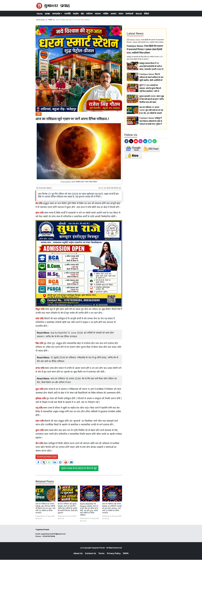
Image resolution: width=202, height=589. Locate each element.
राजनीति (67, 13)
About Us (78, 553)
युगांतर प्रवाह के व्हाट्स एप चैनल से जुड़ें (78, 468)
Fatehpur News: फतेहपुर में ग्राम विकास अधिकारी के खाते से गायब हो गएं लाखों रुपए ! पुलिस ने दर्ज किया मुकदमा (150, 121)
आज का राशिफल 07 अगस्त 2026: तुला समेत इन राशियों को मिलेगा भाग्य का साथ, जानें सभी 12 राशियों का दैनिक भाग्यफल (45, 508)
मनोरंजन (89, 13)
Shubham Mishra (45, 188)
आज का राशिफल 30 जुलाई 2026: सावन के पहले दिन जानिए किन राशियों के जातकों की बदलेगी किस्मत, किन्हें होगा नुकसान (68, 508)
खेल (82, 13)
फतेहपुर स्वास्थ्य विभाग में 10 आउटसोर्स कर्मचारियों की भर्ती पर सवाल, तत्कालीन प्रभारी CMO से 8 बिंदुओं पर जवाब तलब (151, 66)
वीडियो (146, 13)
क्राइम (47, 13)
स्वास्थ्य (98, 13)
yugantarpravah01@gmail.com (53, 534)
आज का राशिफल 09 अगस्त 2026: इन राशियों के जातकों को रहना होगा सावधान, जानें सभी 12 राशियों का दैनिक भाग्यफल (112, 508)
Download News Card (46, 457)
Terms (101, 553)
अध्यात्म (113, 13)
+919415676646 (48, 536)
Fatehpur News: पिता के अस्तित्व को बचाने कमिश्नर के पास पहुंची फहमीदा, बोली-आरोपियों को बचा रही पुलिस (151, 77)
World (139, 13)
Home (40, 13)
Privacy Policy (114, 553)
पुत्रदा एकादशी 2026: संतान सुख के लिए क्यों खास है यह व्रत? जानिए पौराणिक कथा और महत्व (151, 99)
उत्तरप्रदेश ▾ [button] (57, 13)
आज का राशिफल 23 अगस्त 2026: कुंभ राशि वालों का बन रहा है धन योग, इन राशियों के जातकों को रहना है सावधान (151, 110)
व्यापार (121, 13)
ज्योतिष (105, 13)
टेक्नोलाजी (129, 13)
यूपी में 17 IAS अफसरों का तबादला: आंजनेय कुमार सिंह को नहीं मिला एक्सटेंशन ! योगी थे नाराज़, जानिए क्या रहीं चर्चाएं (150, 88)
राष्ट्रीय (76, 13)
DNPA (126, 553)
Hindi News (40, 20)
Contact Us (90, 553)
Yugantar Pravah (98, 548)
